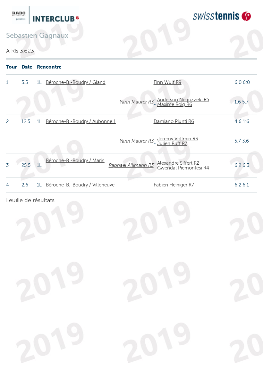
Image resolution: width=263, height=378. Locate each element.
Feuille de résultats (30, 200)
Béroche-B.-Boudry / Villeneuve (80, 184)
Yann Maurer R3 (137, 101)
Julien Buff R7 (172, 143)
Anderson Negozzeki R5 (183, 99)
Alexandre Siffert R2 (178, 163)
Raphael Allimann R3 (131, 165)
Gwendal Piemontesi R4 (183, 167)
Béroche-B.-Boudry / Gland (76, 82)
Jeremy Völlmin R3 (177, 138)
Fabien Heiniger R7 (174, 184)
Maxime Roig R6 (174, 104)
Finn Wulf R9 (168, 82)
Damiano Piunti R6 (174, 121)
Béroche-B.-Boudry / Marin (75, 160)
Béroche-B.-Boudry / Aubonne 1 (81, 121)
